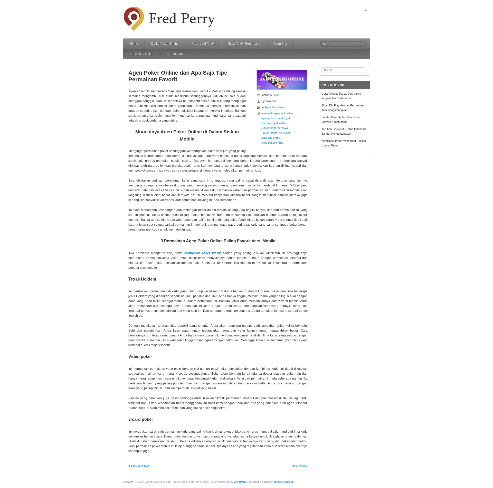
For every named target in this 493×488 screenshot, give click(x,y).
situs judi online (270, 137)
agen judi (266, 113)
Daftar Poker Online (165, 43)
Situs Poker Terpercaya (244, 43)
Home (134, 43)
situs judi (284, 132)
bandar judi (283, 118)
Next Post (298, 466)
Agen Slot (280, 43)
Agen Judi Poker (203, 43)
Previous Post (140, 466)
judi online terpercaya (274, 128)
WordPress (240, 481)
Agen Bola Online (142, 54)
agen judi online (283, 113)
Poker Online (269, 132)
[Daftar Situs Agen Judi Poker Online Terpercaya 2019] (170, 9)
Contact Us (175, 54)
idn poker (267, 123)
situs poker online (272, 142)
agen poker (268, 118)
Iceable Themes (283, 481)
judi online (280, 123)
